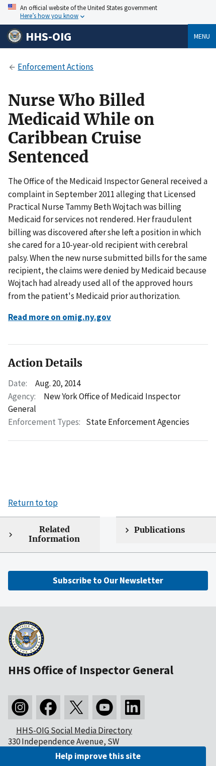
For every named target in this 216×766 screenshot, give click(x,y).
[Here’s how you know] (108, 12)
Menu (202, 36)
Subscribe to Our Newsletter (108, 580)
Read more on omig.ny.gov (59, 317)
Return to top (33, 502)
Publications (159, 530)
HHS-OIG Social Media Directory (74, 730)
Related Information (54, 534)
